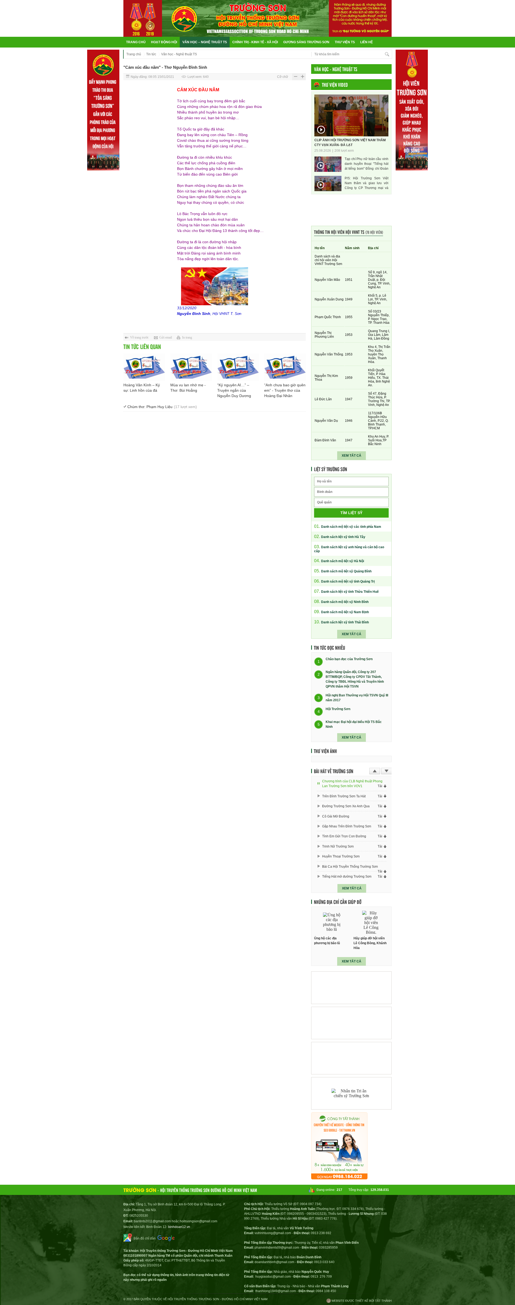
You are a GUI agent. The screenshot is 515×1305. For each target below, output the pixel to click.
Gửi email (165, 337)
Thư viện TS (345, 42)
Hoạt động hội (164, 42)
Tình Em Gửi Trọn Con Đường (344, 836)
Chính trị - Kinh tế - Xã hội (255, 42)
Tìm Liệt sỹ (351, 513)
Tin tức (151, 54)
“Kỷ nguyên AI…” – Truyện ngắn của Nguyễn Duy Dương (234, 390)
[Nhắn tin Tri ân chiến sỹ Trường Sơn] (351, 1093)
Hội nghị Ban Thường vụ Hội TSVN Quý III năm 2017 (357, 697)
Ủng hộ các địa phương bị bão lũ (327, 940)
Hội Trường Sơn (338, 709)
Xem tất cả (351, 455)
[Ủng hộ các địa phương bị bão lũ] (332, 922)
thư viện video (335, 84)
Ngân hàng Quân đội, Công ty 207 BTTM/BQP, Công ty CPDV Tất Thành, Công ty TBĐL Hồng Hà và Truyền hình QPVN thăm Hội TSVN (355, 679)
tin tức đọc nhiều (329, 647)
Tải (380, 786)
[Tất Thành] (339, 1178)
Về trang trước (139, 337)
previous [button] (374, 771)
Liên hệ (366, 42)
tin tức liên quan (142, 346)
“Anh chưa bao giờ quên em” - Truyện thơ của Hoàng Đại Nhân (285, 390)
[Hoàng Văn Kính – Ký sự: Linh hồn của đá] (144, 367)
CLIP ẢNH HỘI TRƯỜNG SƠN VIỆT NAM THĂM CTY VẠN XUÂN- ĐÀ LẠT (350, 142)
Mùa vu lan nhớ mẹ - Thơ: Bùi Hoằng (188, 387)
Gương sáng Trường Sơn (306, 42)
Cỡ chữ (282, 77)
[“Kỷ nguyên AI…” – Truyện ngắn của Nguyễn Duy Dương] (238, 367)
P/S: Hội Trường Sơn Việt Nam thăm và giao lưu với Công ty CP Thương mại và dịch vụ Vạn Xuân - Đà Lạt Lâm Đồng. (366, 183)
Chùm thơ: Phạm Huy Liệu (162, 407)
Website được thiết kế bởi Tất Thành (361, 1300)
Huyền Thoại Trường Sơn (341, 856)
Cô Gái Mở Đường (335, 816)
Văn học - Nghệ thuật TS (179, 54)
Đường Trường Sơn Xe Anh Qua (346, 806)
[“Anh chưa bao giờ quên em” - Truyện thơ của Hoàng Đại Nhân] (285, 367)
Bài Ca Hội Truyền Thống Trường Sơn (350, 866)
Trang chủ (136, 42)
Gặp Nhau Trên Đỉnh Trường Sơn (346, 826)
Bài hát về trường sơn (333, 771)
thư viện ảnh (325, 750)
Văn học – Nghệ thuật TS (204, 42)
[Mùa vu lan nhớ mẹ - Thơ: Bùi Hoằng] (191, 367)
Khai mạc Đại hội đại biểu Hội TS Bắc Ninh (354, 724)
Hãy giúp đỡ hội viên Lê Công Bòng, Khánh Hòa (370, 943)
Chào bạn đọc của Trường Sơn (349, 659)
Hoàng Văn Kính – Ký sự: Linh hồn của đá (141, 387)
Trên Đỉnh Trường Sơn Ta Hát (344, 796)
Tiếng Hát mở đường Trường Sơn (346, 876)
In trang (187, 337)
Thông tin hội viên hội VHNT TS (348, 232)
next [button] (386, 771)
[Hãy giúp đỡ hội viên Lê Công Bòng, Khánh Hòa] (371, 922)
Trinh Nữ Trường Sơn (338, 846)
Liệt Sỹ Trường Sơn (330, 469)
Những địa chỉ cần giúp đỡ (337, 901)
